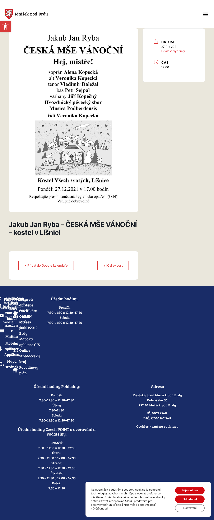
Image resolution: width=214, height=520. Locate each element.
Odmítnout (190, 499)
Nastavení (190, 508)
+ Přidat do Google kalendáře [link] (46, 265)
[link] (5, 26)
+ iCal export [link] (113, 265)
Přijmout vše (189, 490)
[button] (205, 14)
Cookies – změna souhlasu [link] (157, 426)
